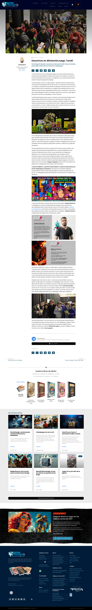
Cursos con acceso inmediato (58, 590)
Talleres (44, 3)
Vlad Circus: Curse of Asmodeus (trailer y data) (71, 433)
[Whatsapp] (16, 599)
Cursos (36, 3)
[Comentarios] (34, 339)
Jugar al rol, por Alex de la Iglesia (71, 472)
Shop (66, 6)
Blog (60, 6)
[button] (33, 70)
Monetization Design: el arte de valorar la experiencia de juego (46, 473)
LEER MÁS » (12, 446)
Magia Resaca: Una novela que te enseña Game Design (19, 472)
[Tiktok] (24, 599)
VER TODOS (21, 382)
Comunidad (62, 3)
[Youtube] (21, 599)
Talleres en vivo (57, 568)
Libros (52, 3)
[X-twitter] (10, 599)
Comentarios (41, 338)
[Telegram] (13, 599)
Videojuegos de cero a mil (45, 432)
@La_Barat (22, 70)
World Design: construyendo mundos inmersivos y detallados (20, 433)
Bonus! (52, 6)
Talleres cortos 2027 (58, 576)
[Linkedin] (18, 599)
